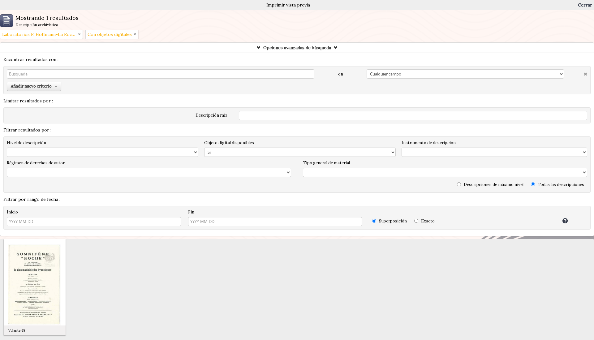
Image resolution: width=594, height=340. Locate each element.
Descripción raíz (211, 115)
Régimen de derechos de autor (36, 163)
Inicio (12, 212)
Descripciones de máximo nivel (493, 184)
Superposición (392, 221)
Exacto (427, 221)
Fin (191, 212)
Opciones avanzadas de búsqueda (297, 47)
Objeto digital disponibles (229, 142)
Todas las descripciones (560, 184)
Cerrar (585, 5)
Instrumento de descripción (429, 142)
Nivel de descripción (26, 142)
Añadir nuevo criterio (31, 86)
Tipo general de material (326, 163)
